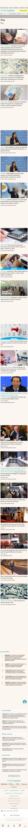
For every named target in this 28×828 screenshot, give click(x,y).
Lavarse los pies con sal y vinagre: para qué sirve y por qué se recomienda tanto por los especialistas (15, 671)
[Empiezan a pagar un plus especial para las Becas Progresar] (14, 288)
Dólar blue (16, 7)
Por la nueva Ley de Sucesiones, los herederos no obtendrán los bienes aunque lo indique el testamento (15, 665)
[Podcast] (24, 784)
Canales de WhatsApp (13, 790)
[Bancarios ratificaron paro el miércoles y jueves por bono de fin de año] (14, 490)
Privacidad (14, 805)
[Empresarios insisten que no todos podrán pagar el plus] (14, 384)
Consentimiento (14, 808)
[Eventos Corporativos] (12, 784)
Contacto (6, 790)
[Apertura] (4, 784)
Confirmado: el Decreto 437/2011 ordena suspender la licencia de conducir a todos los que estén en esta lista (15, 684)
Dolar (8, 826)
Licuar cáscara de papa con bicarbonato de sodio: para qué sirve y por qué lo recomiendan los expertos (15, 677)
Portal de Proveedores (18, 793)
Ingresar (25, 826)
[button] (25, 702)
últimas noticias (4, 7)
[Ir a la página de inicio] (8, 11)
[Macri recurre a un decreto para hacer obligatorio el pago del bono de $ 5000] (14, 459)
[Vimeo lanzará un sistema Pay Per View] (14, 591)
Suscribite (22, 790)
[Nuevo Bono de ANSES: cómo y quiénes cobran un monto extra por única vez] (14, 332)
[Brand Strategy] (18, 784)
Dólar (10, 7)
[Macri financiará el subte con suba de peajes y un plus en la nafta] (14, 567)
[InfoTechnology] (14, 787)
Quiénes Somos (8, 793)
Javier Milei (22, 7)
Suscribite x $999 (23, 10)
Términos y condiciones (14, 803)
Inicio (14, 826)
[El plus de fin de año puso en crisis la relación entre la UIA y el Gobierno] (14, 433)
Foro (19, 826)
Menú (3, 826)
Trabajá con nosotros (14, 796)
